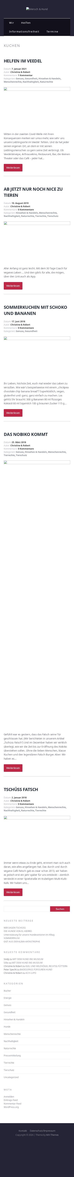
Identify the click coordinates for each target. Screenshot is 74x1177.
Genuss (20, 78)
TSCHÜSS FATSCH (21, 789)
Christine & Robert (20, 72)
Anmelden (9, 1096)
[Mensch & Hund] (37, 9)
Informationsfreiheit (24, 31)
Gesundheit (31, 78)
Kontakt (23, 1130)
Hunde (7, 1026)
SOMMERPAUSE (12, 938)
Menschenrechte (13, 81)
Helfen (26, 22)
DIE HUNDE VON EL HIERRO (18, 931)
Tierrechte (40, 216)
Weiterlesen (13, 167)
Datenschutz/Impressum (42, 1130)
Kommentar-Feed (12, 1103)
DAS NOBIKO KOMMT (26, 434)
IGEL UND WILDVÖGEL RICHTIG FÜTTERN (46, 966)
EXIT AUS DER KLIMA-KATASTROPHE (22, 941)
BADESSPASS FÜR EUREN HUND (36, 969)
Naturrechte (46, 81)
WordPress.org (11, 1107)
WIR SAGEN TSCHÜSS (15, 927)
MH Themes (52, 1134)
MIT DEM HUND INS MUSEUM (28, 959)
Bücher (7, 990)
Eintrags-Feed (11, 1100)
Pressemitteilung (12, 1055)
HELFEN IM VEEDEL (23, 61)
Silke (6, 962)
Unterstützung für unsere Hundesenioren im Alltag (29, 934)
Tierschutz (52, 216)
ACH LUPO (31, 972)
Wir (11, 22)
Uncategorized (11, 1077)
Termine (52, 31)
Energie (7, 997)
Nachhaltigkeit (31, 81)
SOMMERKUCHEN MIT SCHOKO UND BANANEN (35, 310)
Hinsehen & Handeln (49, 78)
